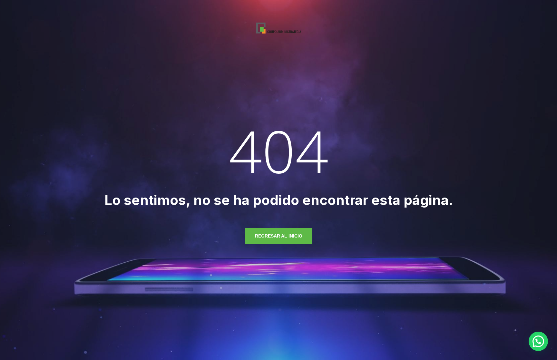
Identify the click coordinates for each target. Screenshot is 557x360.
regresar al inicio (278, 235)
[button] (538, 341)
